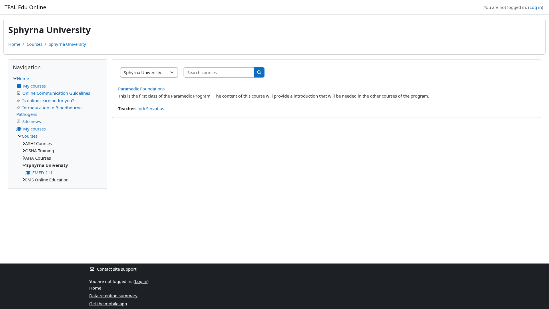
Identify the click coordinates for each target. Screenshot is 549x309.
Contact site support (116, 269)
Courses (34, 44)
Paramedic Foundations (141, 89)
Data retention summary (113, 295)
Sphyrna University (67, 44)
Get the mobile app (108, 303)
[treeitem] (57, 129)
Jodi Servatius (151, 108)
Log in (536, 7)
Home (14, 44)
